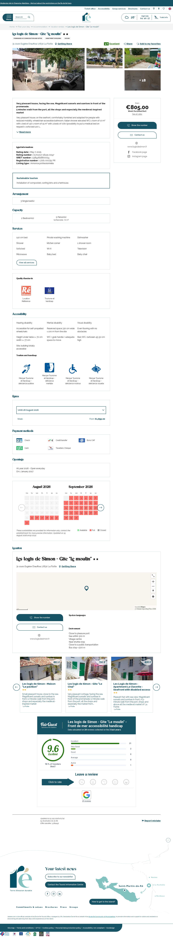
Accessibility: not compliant (94, 928)
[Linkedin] (59, 894)
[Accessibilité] (159, 8)
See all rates (137, 114)
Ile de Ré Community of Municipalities (102, 917)
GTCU (38, 928)
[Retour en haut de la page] (168, 840)
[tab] (59, 410)
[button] (170, 8)
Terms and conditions (25, 928)
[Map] (154, 8)
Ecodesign (111, 928)
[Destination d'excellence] (14, 934)
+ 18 (142, 80)
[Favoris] (163, 9)
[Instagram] (53, 894)
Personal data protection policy (68, 928)
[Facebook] (47, 894)
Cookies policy (48, 928)
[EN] (170, 8)
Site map (11, 928)
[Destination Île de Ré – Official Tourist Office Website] (86, 17)
